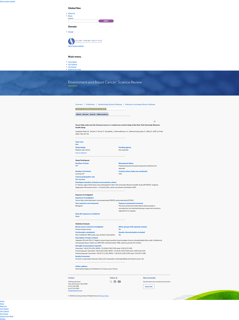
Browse (85, 114)
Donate (70, 32)
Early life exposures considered (87, 214)
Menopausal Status (126, 163)
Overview (79, 104)
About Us (71, 13)
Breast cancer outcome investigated (89, 227)
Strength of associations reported (88, 246)
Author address (81, 266)
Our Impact (72, 67)
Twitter (111, 281)
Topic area (79, 142)
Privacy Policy (104, 296)
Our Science (72, 64)
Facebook (115, 281)
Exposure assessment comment (131, 203)
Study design (80, 147)
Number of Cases (82, 163)
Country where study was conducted (133, 171)
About (78, 114)
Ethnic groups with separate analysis (133, 227)
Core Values (72, 62)
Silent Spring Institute (76, 46)
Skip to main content (7, 1)
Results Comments (82, 256)
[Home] (85, 41)
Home (2, 301)
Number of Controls (83, 171)
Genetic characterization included (132, 232)
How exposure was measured (86, 203)
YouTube (119, 281)
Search (70, 18)
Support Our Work (6, 316)
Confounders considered (85, 232)
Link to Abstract (81, 153)
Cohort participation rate (85, 177)
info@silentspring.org (75, 290)
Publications (90, 104)
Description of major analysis (86, 238)
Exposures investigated (84, 198)
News (70, 16)
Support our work (74, 69)
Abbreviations (102, 114)
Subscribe (149, 286)
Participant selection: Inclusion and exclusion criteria (95, 182)
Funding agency (125, 147)
